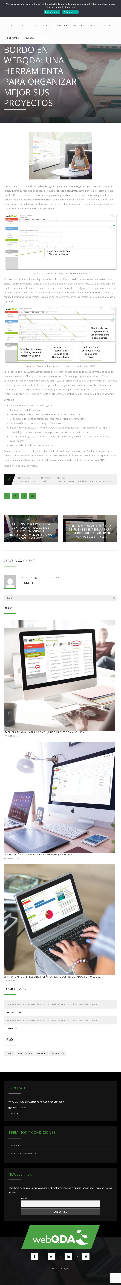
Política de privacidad (24, 1153)
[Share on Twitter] (15, 496)
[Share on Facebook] (7, 496)
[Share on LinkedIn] (24, 496)
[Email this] (32, 496)
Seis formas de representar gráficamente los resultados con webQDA (52, 976)
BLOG (93, 25)
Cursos (9, 1053)
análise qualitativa (68, 481)
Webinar (41, 1053)
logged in (37, 577)
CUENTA (30, 37)
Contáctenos (15, 1113)
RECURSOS (41, 25)
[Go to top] (60, 1237)
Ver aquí (16, 1145)
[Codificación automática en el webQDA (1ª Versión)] (59, 797)
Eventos (25, 25)
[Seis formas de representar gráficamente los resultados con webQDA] (59, 919)
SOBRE (10, 25)
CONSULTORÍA (60, 25)
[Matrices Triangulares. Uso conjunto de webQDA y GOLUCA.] (59, 675)
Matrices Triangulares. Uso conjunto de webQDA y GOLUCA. (44, 732)
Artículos (46, 481)
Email (24, 1198)
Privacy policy (70, 12)
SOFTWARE (13, 37)
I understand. (52, 12)
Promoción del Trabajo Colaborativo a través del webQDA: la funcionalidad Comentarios (55, 1004)
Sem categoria (25, 1053)
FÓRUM (106, 25)
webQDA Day (57, 1053)
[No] (117, 8)
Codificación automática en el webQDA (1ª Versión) (39, 854)
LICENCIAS (79, 25)
